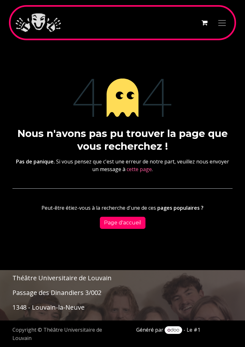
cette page (139, 169)
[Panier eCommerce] (204, 22)
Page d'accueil (122, 223)
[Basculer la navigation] (222, 22)
